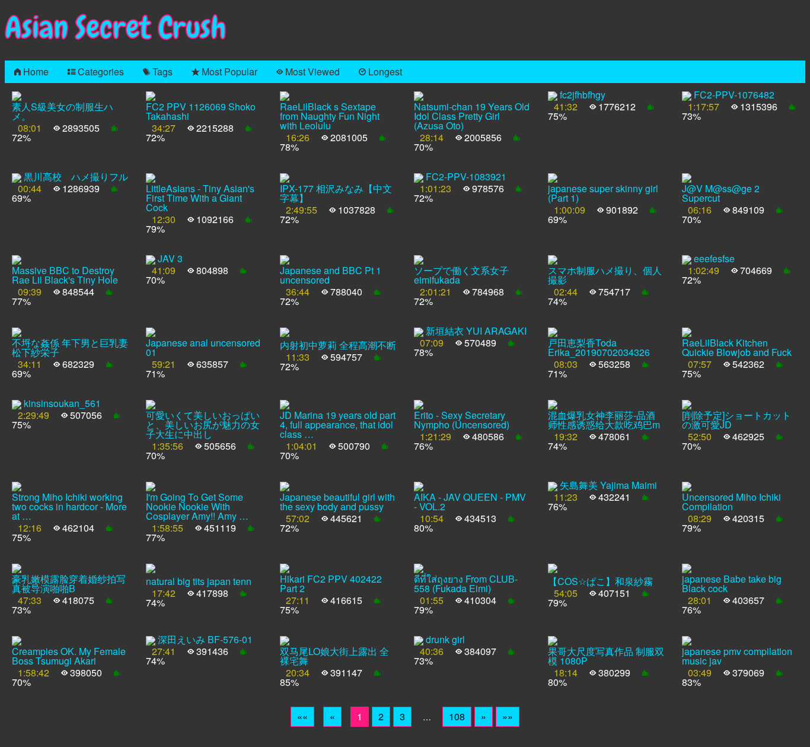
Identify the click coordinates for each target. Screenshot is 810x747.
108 (457, 716)
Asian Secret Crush (116, 27)
